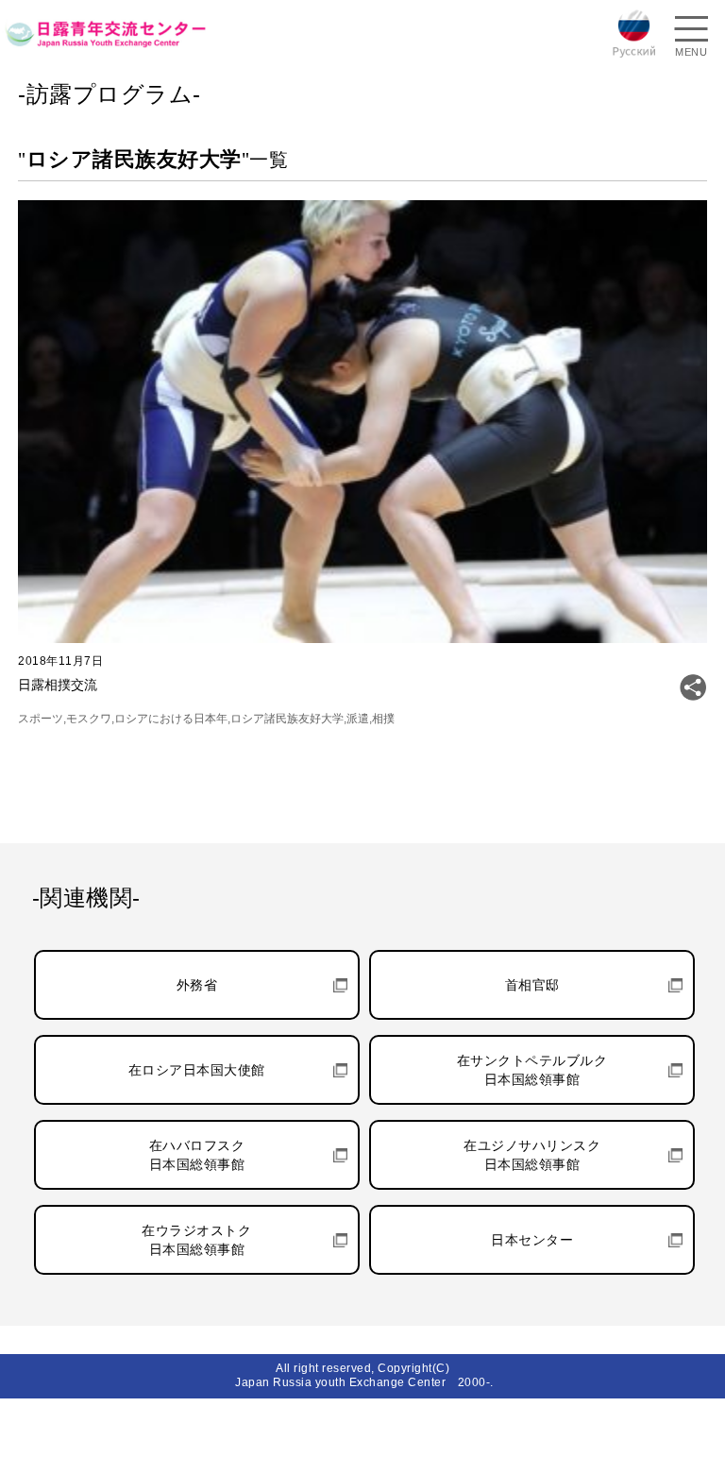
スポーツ (40, 718)
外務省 (197, 984)
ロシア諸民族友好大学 (287, 718)
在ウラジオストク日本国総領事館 (196, 1240)
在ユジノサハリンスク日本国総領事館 (532, 1155)
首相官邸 (532, 984)
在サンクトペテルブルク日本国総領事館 (532, 1070)
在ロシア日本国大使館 (196, 1069)
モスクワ (88, 718)
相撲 (383, 718)
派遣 (357, 718)
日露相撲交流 (57, 684)
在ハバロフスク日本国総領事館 (197, 1155)
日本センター (532, 1239)
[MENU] (691, 31)
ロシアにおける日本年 (171, 718)
